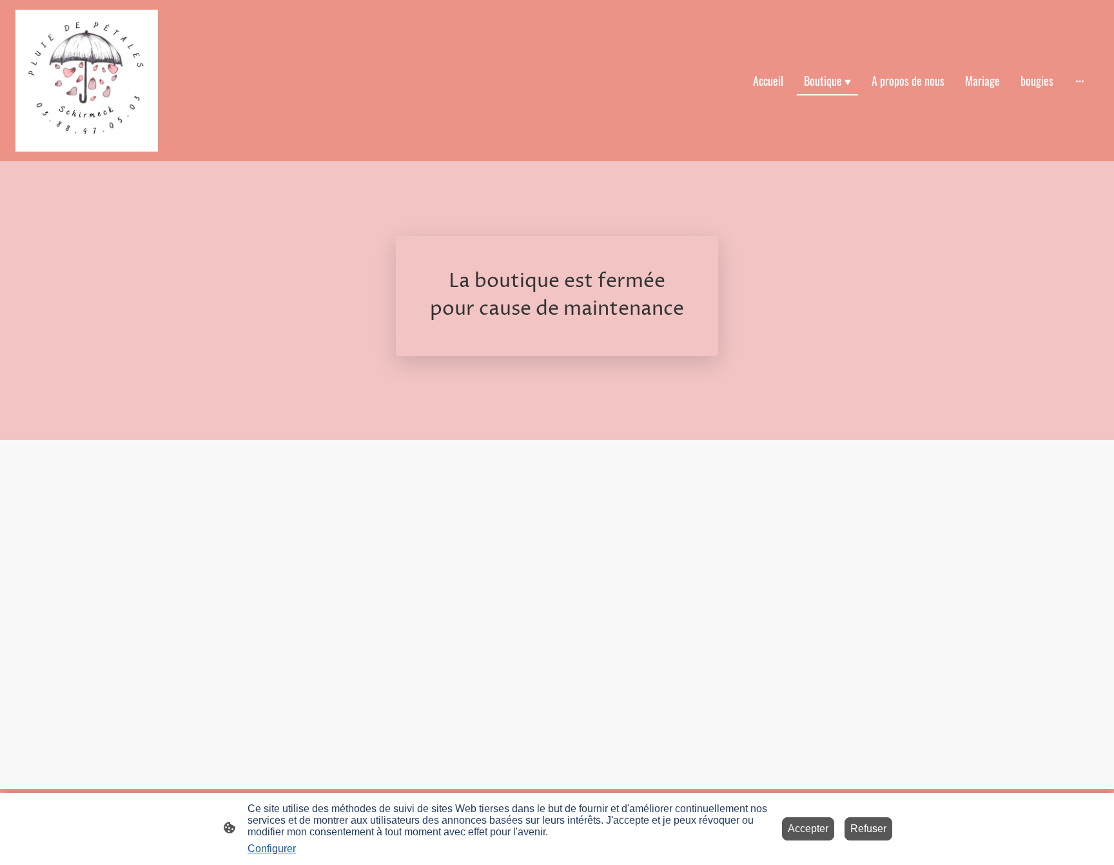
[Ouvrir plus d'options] (1079, 80)
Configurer (272, 848)
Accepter (808, 828)
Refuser (868, 828)
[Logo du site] (86, 81)
